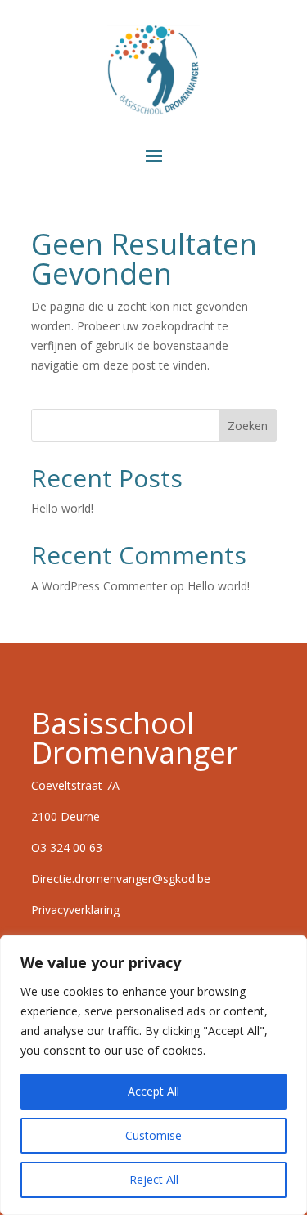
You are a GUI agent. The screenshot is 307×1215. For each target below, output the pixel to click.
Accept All (153, 1091)
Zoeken (248, 425)
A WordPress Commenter (99, 586)
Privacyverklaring (77, 909)
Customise (153, 1135)
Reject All (153, 1179)
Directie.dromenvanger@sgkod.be (120, 878)
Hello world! (62, 508)
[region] (153, 1075)
